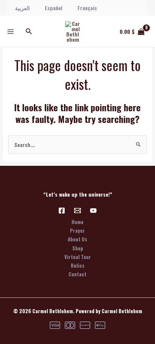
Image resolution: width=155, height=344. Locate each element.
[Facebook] (61, 210)
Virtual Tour (77, 257)
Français (87, 8)
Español (53, 8)
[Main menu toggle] (10, 31)
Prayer (77, 230)
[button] (29, 31)
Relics (78, 265)
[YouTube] (93, 210)
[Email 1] (77, 210)
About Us (77, 239)
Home (77, 222)
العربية (22, 8)
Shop (77, 248)
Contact (77, 274)
